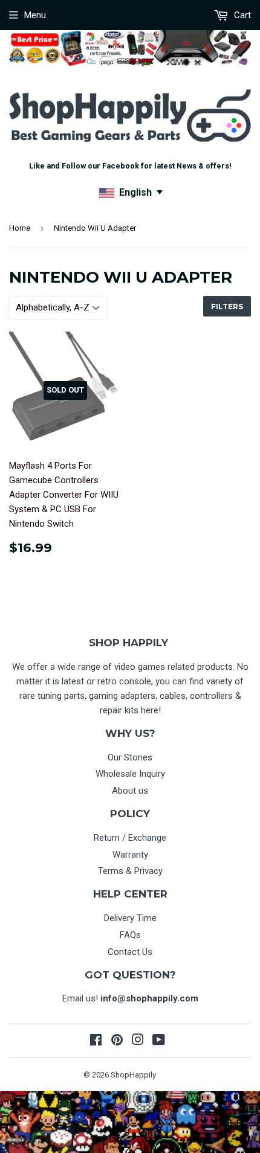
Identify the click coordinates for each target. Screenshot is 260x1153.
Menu (35, 15)
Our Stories (130, 757)
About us (130, 790)
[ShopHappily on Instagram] (138, 1041)
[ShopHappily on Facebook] (95, 1041)
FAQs (130, 935)
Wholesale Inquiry (130, 773)
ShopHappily (133, 1074)
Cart (241, 15)
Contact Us (130, 951)
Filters (227, 306)
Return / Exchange (130, 837)
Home (19, 228)
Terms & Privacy (130, 871)
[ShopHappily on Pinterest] (117, 1041)
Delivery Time (130, 918)
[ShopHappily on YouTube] (158, 1041)
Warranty (130, 854)
